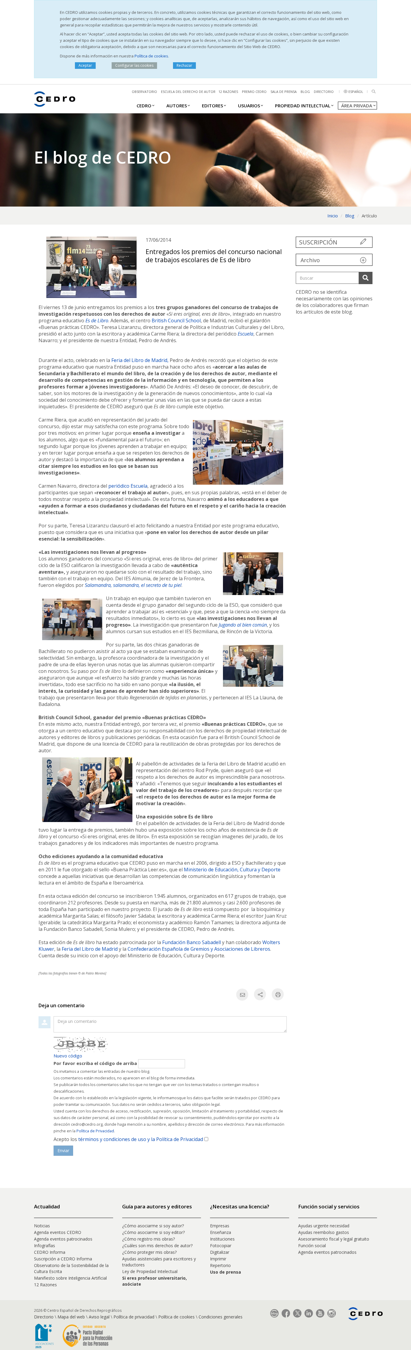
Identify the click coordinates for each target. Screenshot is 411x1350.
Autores (176, 106)
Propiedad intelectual (302, 106)
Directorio (324, 91)
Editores (212, 106)
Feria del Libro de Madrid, (139, 360)
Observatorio (144, 91)
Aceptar (85, 65)
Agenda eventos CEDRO (57, 1232)
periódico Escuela (127, 486)
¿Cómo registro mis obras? (148, 1239)
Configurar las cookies (134, 65)
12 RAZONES (228, 91)
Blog (305, 91)
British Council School (176, 320)
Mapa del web (71, 1317)
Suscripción (318, 242)
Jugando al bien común (243, 624)
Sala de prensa (283, 91)
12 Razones (45, 1284)
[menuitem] (144, 105)
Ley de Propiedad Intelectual (150, 1271)
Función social (312, 1245)
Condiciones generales (221, 1317)
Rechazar (184, 65)
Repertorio (220, 1265)
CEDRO (144, 106)
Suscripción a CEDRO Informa (63, 1259)
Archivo (310, 260)
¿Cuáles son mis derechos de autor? (157, 1245)
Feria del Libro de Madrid (90, 949)
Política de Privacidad (95, 1131)
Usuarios (249, 106)
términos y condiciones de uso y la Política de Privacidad (140, 1139)
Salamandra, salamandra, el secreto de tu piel (133, 585)
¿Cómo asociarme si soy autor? (153, 1226)
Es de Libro (96, 320)
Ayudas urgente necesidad (323, 1226)
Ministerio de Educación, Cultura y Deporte (232, 869)
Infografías (44, 1245)
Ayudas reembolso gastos (323, 1232)
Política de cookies (151, 56)
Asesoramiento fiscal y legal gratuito (333, 1239)
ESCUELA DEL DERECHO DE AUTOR (188, 91)
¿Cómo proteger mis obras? (149, 1252)
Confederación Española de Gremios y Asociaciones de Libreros (199, 949)
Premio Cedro (254, 91)
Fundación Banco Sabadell (191, 942)
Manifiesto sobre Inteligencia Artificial (70, 1278)
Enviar (63, 1150)
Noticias (42, 1226)
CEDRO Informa (49, 1252)
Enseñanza (220, 1232)
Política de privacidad (133, 1317)
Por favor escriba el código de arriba (95, 1063)
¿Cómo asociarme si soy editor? (153, 1232)
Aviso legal (99, 1317)
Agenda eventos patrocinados (63, 1239)
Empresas (219, 1226)
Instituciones (222, 1239)
